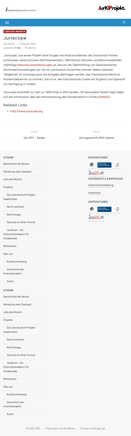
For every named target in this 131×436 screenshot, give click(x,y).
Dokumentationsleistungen (34, 65)
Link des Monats (14, 31)
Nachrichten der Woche (16, 163)
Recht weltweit (15, 206)
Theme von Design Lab (92, 428)
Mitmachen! (9, 246)
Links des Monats (12, 179)
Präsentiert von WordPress (60, 428)
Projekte (8, 187)
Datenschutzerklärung (101, 185)
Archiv (10, 281)
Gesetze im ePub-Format (21, 222)
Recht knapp (14, 214)
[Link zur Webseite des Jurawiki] (96, 175)
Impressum (95, 192)
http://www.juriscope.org (26, 111)
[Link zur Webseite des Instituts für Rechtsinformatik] (104, 167)
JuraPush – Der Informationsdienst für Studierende (16, 234)
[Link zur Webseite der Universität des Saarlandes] (92, 167)
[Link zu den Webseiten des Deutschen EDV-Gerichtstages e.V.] (117, 167)
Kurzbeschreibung (17, 261)
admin (11, 44)
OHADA (104, 97)
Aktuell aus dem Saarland (17, 171)
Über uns (8, 254)
